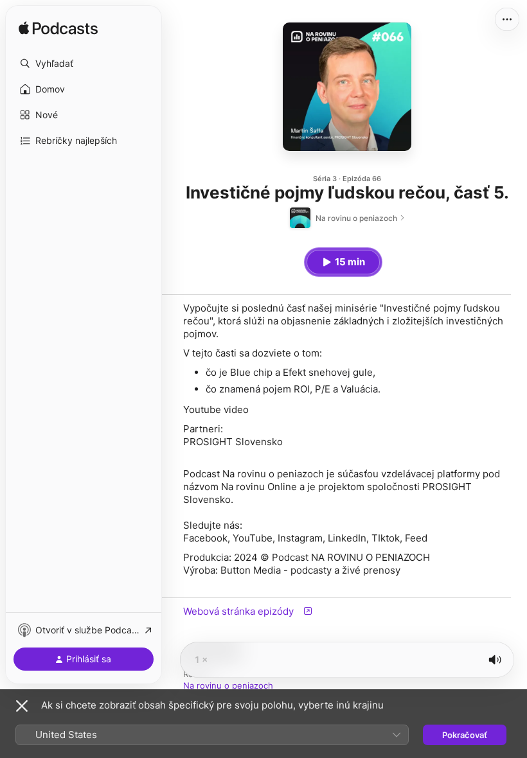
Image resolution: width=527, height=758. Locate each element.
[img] (58, 28)
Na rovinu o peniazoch (228, 685)
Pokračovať (464, 735)
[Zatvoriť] (22, 706)
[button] (83, 64)
